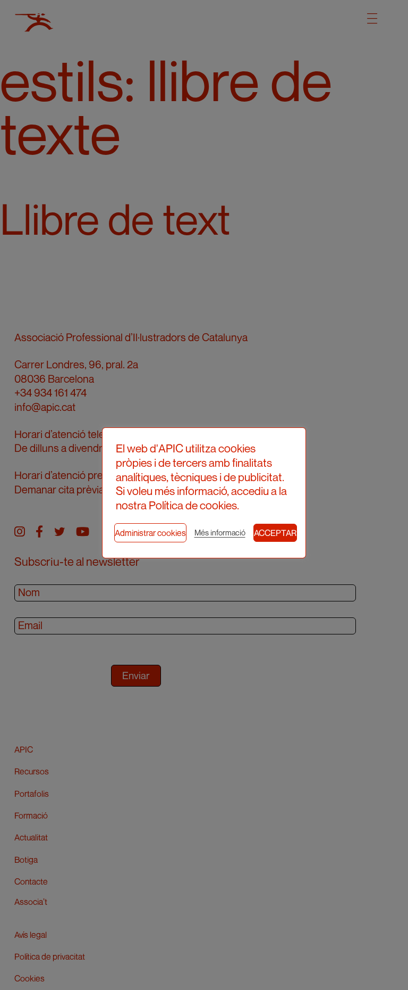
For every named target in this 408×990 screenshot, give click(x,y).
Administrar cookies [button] (150, 532)
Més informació (219, 532)
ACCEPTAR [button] (275, 532)
